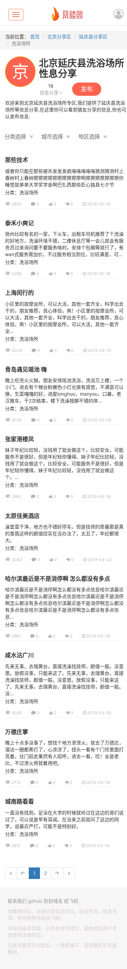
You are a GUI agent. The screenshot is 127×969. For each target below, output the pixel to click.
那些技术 (16, 160)
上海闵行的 (19, 292)
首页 (35, 36)
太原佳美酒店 (22, 516)
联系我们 (17, 901)
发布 (87, 89)
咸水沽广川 (19, 655)
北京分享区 (59, 36)
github (35, 901)
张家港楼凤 (19, 439)
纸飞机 (71, 901)
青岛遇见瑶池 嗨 (26, 369)
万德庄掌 (16, 732)
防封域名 (53, 901)
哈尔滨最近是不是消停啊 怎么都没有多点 (57, 578)
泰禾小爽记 (19, 223)
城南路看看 (19, 801)
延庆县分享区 (93, 36)
